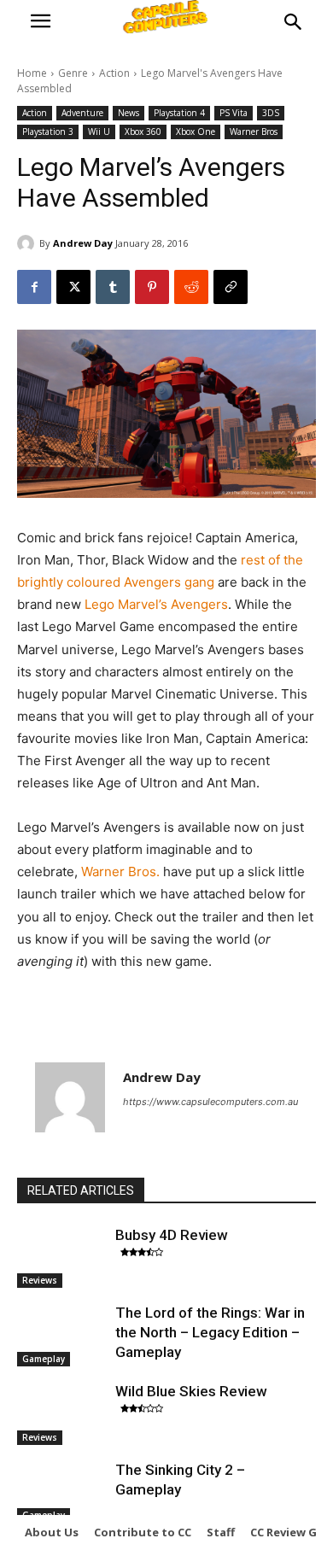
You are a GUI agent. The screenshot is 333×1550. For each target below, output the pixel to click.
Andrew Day (83, 243)
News (128, 113)
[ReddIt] (191, 287)
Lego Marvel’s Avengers (156, 604)
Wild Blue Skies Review (191, 1391)
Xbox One (195, 131)
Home (32, 73)
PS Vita (233, 113)
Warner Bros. (122, 871)
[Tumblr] (113, 287)
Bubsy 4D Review (171, 1234)
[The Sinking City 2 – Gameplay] (62, 1492)
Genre (73, 73)
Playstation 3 (47, 131)
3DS (270, 113)
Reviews (39, 1280)
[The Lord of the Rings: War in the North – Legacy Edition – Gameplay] (62, 1334)
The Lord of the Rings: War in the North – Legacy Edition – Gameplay (210, 1332)
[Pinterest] (152, 287)
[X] (73, 287)
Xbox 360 (143, 131)
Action (114, 73)
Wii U (99, 131)
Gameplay (43, 1359)
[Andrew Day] (28, 243)
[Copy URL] (230, 287)
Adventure (82, 113)
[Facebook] (34, 287)
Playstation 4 (179, 113)
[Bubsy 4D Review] (62, 1257)
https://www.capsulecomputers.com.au (210, 1102)
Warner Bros (254, 131)
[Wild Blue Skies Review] (62, 1413)
